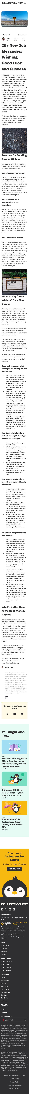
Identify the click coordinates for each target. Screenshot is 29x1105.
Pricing (3, 954)
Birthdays (4, 983)
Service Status (6, 1016)
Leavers (3, 977)
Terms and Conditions (14, 1085)
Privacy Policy (14, 1082)
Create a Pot (14, 869)
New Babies (5, 989)
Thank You (4, 998)
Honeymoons (5, 992)
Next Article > (22, 35)
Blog (2, 1009)
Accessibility (14, 1079)
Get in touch (6, 914)
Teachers (4, 995)
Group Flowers (6, 970)
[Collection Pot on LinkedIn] (10, 909)
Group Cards (5, 964)
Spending (4, 951)
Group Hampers (6, 967)
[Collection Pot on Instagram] (14, 909)
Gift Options (6, 958)
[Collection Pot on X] (6, 909)
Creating (4, 948)
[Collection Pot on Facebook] (2, 909)
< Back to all (6, 35)
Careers (4, 1012)
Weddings (4, 986)
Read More (5, 768)
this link (3, 1048)
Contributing (5, 945)
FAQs (3, 942)
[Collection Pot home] (14, 904)
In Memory (4, 1001)
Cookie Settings (14, 1088)
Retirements (5, 980)
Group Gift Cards (6, 961)
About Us (4, 1005)
